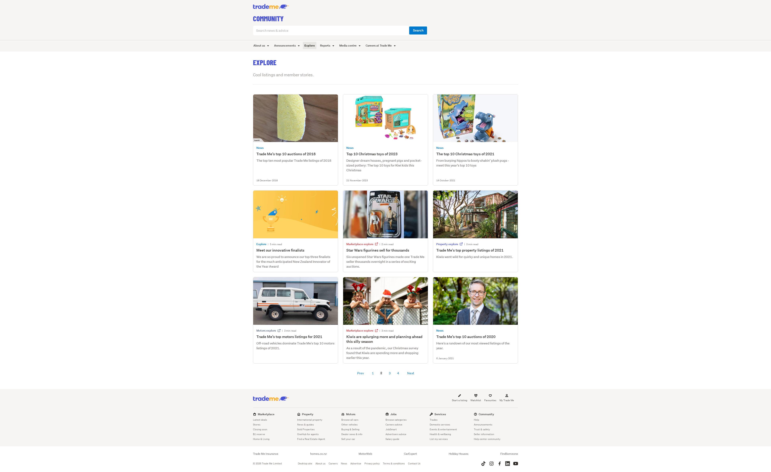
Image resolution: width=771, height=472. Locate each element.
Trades (434, 419)
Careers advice (394, 424)
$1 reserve (259, 434)
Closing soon (260, 429)
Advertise (355, 463)
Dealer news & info (351, 434)
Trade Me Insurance (265, 454)
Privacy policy (372, 463)
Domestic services (440, 424)
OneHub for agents (308, 434)
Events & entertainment (443, 429)
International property (309, 419)
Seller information (484, 434)
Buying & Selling (350, 429)
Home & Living (261, 439)
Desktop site (305, 463)
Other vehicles (349, 424)
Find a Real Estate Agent (311, 439)
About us (259, 45)
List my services (439, 439)
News (344, 463)
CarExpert (410, 454)
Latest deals (260, 419)
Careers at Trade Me (379, 45)
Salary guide (392, 439)
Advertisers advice (396, 434)
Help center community (487, 439)
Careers (333, 463)
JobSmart (391, 429)
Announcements (285, 45)
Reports (325, 45)
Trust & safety (482, 429)
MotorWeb (365, 454)
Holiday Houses (458, 454)
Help (476, 419)
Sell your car (348, 439)
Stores (256, 424)
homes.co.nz (318, 454)
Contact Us (414, 463)
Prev (360, 373)
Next (410, 373)
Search (418, 30)
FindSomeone (509, 454)
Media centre (348, 45)
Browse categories (396, 419)
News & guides (305, 424)
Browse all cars (349, 419)
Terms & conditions (394, 463)
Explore (309, 46)
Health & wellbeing (440, 434)
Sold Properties (306, 429)
